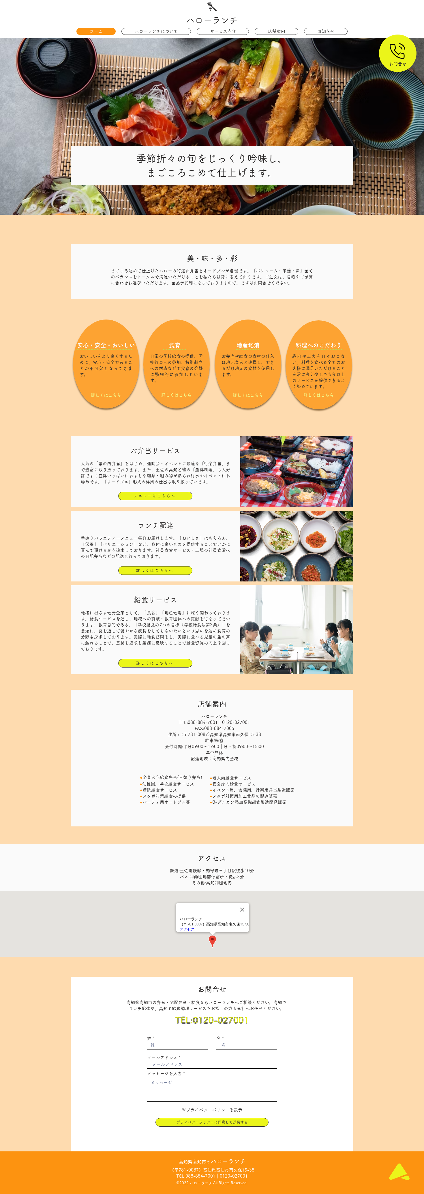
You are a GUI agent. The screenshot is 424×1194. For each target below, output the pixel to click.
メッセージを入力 (164, 1073)
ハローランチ (212, 20)
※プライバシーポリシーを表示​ (212, 1110)
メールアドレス (162, 1058)
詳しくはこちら (106, 395)
